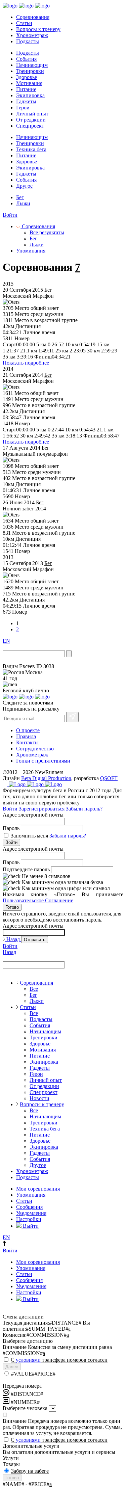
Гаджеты (26, 101)
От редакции (31, 120)
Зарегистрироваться (42, 808)
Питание (26, 89)
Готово (12, 907)
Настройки (28, 1219)
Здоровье (26, 77)
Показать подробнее (26, 363)
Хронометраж (32, 35)
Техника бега (31, 149)
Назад (13, 939)
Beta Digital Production (46, 778)
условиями (28, 1360)
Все (34, 989)
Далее (11, 1366)
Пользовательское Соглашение (38, 900)
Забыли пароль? (84, 808)
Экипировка (30, 95)
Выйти (30, 1226)
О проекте (28, 730)
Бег (20, 197)
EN (6, 641)
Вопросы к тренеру (38, 29)
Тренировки (30, 71)
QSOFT (109, 778)
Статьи (24, 23)
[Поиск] (69, 653)
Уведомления (31, 1213)
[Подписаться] (72, 717)
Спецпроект (30, 126)
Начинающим (32, 65)
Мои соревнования (38, 1189)
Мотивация (29, 83)
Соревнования (32, 17)
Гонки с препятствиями (43, 761)
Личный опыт (32, 113)
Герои (23, 107)
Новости (39, 1098)
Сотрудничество (35, 748)
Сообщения (29, 1207)
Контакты (27, 742)
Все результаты (47, 232)
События (26, 59)
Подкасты (27, 41)
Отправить (34, 939)
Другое (24, 186)
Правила (26, 736)
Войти (10, 215)
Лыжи (23, 203)
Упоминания (30, 251)
